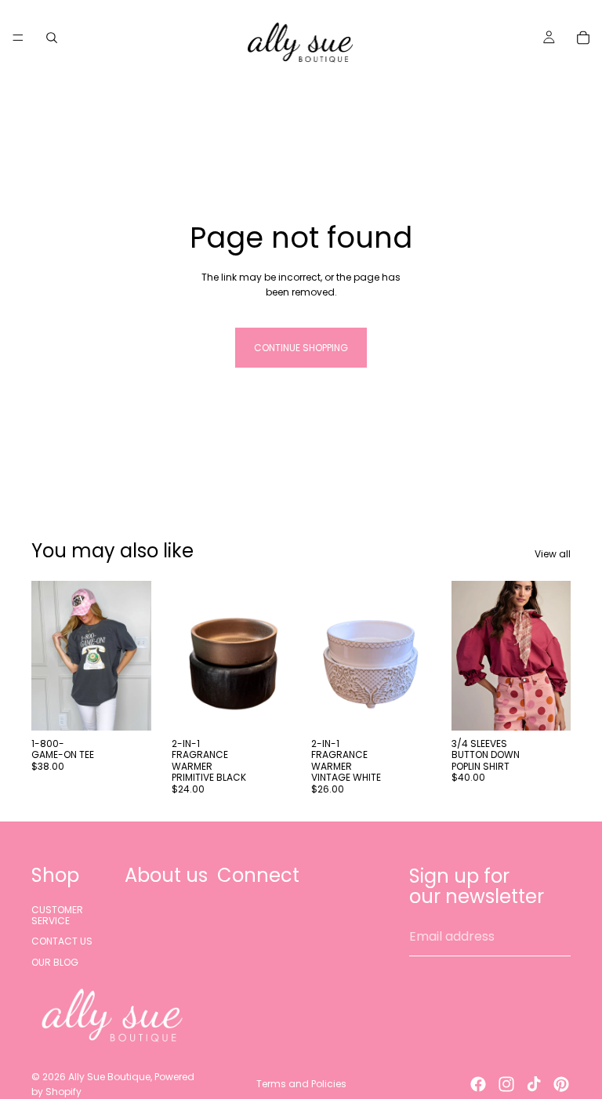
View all (553, 553)
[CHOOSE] (127, 706)
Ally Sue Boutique (109, 1076)
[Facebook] (478, 1084)
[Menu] (18, 38)
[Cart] (583, 37)
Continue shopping (301, 347)
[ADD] (266, 706)
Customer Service (57, 914)
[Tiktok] (533, 1084)
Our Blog (54, 961)
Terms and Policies (301, 1083)
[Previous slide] (469, 655)
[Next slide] (553, 655)
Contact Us (61, 941)
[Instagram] (506, 1084)
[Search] (51, 37)
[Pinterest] (561, 1084)
